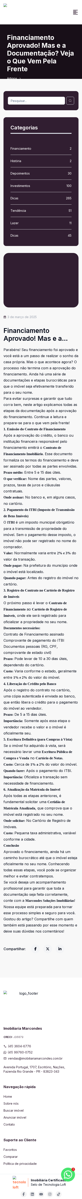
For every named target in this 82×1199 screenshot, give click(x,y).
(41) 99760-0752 (20, 1052)
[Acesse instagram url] (50, 1194)
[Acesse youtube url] (41, 1194)
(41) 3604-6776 (19, 1046)
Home (7, 1096)
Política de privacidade (20, 1163)
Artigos (12, 78)
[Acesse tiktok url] (59, 1194)
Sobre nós (11, 1103)
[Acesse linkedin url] (32, 1194)
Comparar (10, 1156)
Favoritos (10, 1150)
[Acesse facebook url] (24, 1194)
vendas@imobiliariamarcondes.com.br (35, 1058)
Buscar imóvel (13, 1110)
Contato (9, 1124)
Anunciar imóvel (14, 1117)
